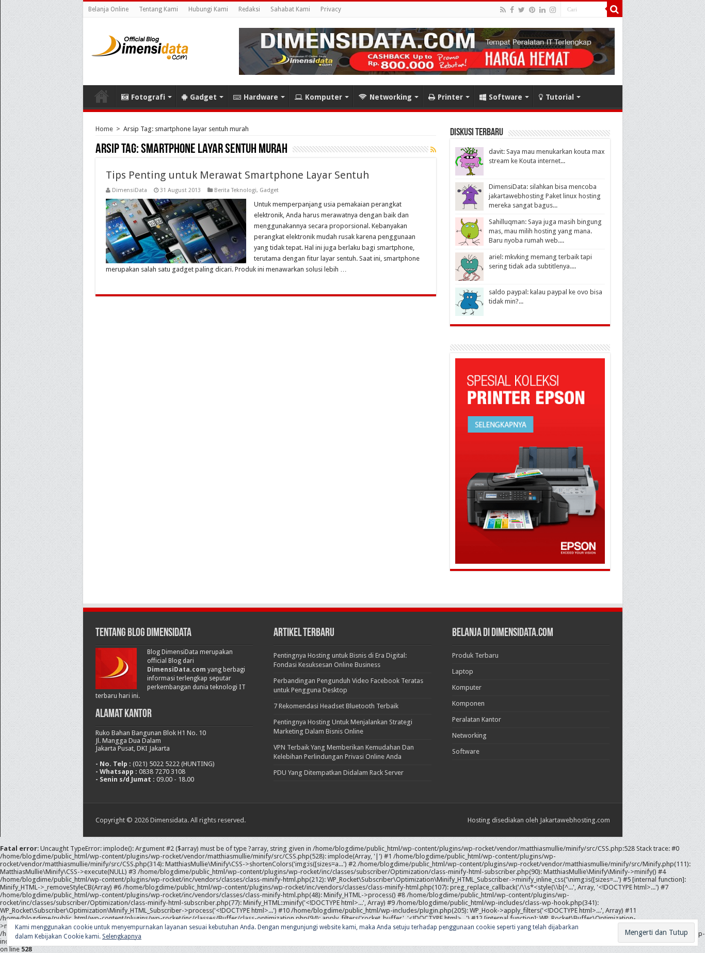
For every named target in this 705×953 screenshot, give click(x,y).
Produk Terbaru (475, 655)
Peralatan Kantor (476, 719)
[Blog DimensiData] (140, 45)
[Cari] (614, 9)
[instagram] (553, 10)
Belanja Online (108, 9)
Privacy (331, 9)
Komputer (323, 97)
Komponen (468, 703)
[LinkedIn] (542, 10)
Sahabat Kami (290, 9)
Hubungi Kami (208, 9)
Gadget (203, 97)
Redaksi (249, 9)
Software (505, 97)
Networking (391, 97)
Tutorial (560, 97)
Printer (450, 97)
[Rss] (503, 10)
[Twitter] (521, 10)
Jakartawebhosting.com (575, 820)
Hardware (261, 97)
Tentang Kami (158, 9)
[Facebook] (512, 10)
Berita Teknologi (235, 190)
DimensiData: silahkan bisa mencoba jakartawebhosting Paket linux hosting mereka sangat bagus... (545, 196)
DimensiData (129, 190)
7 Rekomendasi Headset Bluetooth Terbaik (336, 706)
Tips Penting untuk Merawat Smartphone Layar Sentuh (237, 175)
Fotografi (148, 97)
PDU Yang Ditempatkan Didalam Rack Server (339, 772)
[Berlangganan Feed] (433, 150)
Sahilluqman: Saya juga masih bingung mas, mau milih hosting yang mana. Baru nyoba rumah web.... (545, 231)
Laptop (462, 671)
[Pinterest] (532, 10)
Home (101, 96)
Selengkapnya (121, 936)
